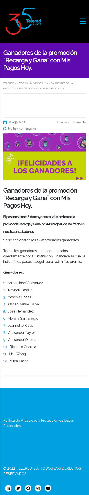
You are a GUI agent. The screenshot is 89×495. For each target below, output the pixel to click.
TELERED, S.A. (27, 468)
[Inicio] (23, 21)
